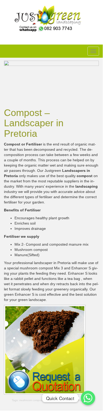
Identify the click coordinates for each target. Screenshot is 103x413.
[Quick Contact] (88, 398)
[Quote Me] (45, 349)
